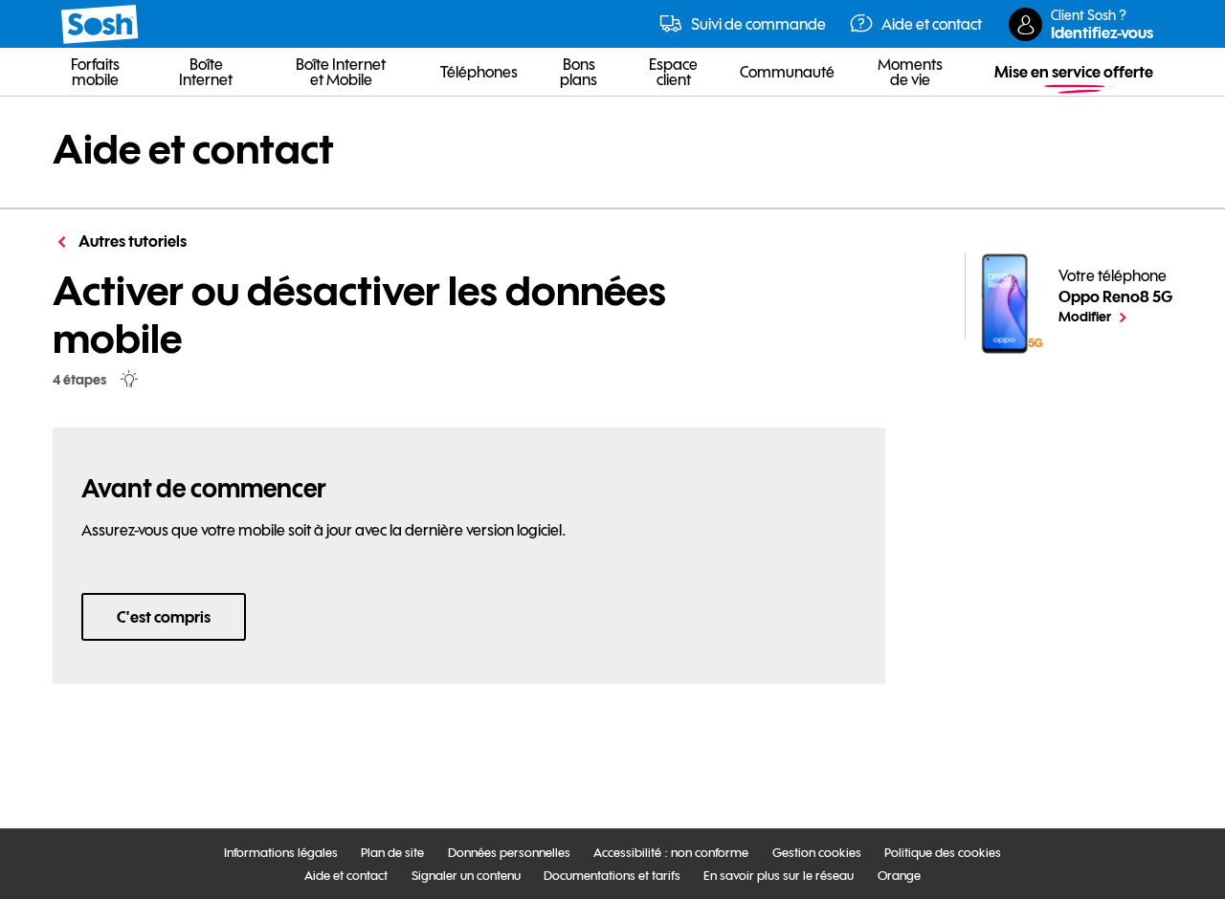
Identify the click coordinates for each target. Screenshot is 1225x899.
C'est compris (164, 616)
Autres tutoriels (131, 241)
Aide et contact (193, 149)
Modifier (1115, 315)
